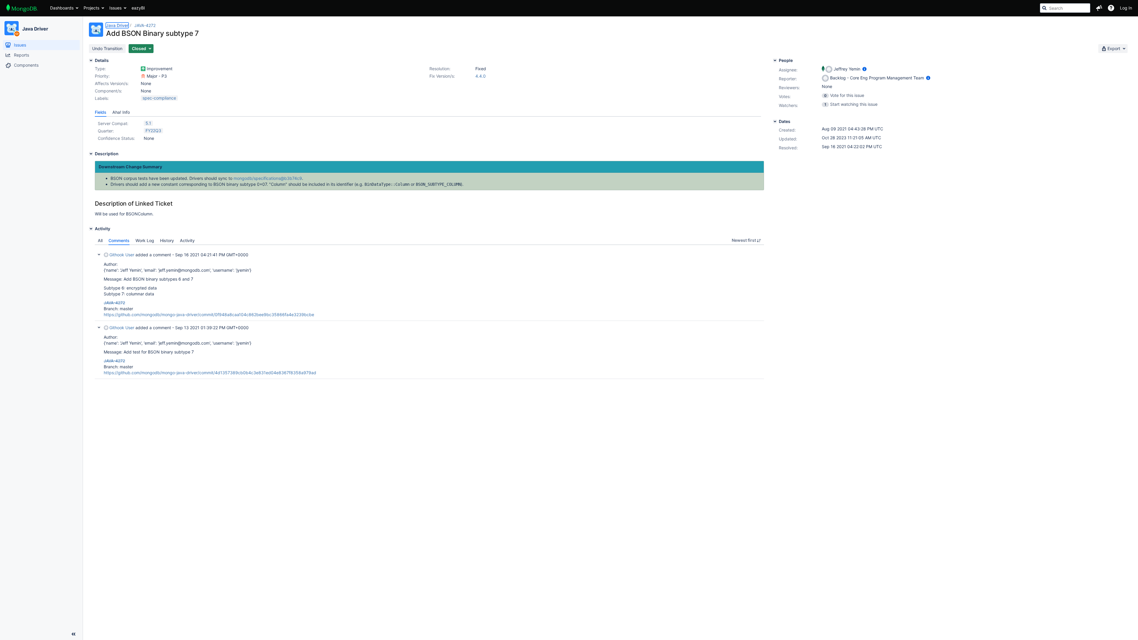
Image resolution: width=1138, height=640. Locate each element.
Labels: (102, 98)
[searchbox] (1065, 8)
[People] (775, 60)
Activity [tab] (187, 240)
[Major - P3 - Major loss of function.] (143, 76)
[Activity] (91, 229)
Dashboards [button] (61, 7)
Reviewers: (789, 87)
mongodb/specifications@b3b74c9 (268, 178)
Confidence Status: (116, 138)
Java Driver (35, 28)
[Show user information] (864, 68)
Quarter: (106, 130)
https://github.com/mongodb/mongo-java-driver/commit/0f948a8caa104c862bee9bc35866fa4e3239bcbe (209, 314)
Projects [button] (91, 7)
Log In (1126, 7)
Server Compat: (113, 123)
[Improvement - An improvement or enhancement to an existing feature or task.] (143, 68)
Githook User (121, 254)
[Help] (1111, 8)
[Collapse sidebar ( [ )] (73, 634)
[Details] (91, 60)
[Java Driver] (11, 28)
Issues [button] (115, 7)
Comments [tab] (119, 240)
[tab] (100, 112)
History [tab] (167, 240)
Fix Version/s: (442, 76)
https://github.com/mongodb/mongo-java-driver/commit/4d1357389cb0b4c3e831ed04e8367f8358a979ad (210, 372)
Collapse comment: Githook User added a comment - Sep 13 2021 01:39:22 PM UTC (99, 327)
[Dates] (775, 121)
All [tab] (100, 240)
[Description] (91, 154)
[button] (1099, 8)
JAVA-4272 (145, 25)
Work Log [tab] (144, 240)
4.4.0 (480, 76)
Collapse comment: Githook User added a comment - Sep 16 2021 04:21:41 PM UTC (99, 254)
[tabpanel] (429, 312)
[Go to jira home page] (22, 8)
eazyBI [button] (138, 7)
